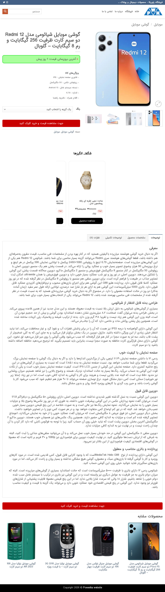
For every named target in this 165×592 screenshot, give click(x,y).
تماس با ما (107, 11)
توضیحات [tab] (155, 237)
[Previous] (157, 69)
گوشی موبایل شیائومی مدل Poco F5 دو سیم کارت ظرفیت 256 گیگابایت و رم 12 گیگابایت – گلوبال (143, 568)
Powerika (88, 588)
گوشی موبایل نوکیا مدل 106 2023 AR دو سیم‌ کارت (21, 565)
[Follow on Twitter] (4, 2)
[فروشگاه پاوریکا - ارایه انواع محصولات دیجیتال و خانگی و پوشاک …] (153, 11)
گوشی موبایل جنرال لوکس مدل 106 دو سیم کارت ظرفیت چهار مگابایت (103, 566)
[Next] (88, 69)
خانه (137, 11)
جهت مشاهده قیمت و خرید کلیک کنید (41, 123)
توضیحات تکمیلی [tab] (113, 237)
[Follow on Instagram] (7, 2)
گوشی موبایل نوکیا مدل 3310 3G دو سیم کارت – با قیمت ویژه (62, 565)
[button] (158, 104)
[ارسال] (5, 11)
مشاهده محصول (87, 221)
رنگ (78, 109)
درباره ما (119, 11)
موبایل (158, 24)
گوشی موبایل (140, 24)
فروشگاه (129, 11)
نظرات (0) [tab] (95, 237)
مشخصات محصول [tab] (136, 237)
